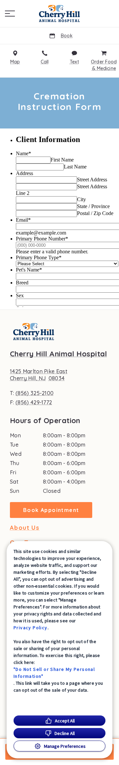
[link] (59, 13)
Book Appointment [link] (51, 510)
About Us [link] (24, 528)
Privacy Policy (31, 628)
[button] (10, 14)
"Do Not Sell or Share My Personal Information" (54, 672)
